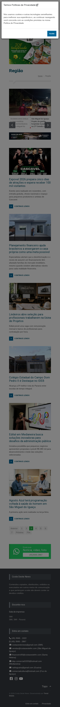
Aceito (51, 34)
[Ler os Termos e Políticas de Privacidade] (37, 5)
